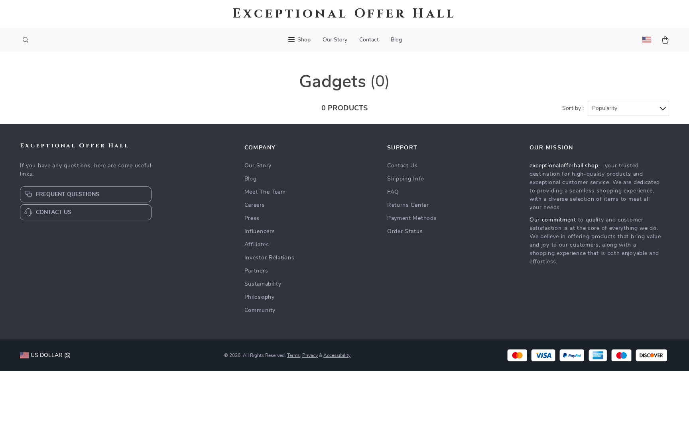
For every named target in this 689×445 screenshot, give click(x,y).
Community (260, 310)
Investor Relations (269, 258)
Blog (396, 40)
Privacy (310, 355)
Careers (254, 205)
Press (252, 218)
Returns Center (408, 205)
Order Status (405, 231)
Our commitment (553, 220)
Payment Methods (412, 218)
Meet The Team (265, 192)
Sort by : (573, 108)
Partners (256, 271)
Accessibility (336, 355)
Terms (293, 355)
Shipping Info (405, 179)
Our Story (335, 40)
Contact (369, 40)
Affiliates (256, 244)
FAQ (393, 192)
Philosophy (259, 297)
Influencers (259, 231)
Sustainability (263, 284)
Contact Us (402, 166)
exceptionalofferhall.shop (564, 166)
